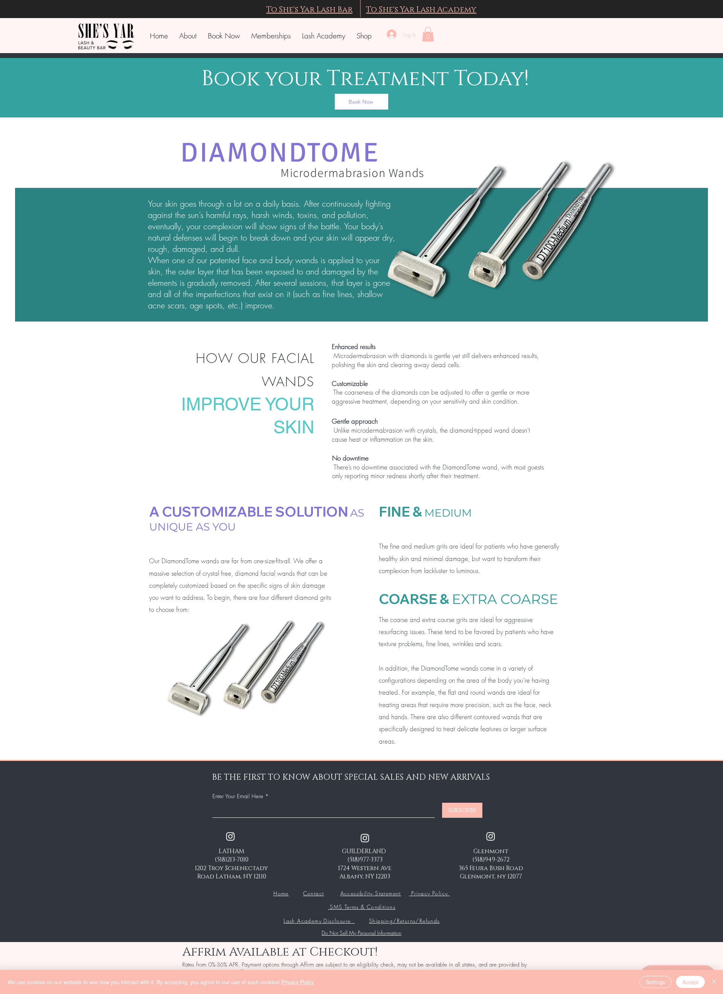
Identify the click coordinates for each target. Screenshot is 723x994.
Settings (655, 982)
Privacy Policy (429, 893)
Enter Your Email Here (237, 796)
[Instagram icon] (365, 838)
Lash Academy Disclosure (319, 920)
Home (281, 893)
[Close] (713, 982)
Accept (690, 982)
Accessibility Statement (370, 893)
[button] (428, 34)
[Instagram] (230, 836)
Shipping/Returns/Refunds (404, 920)
